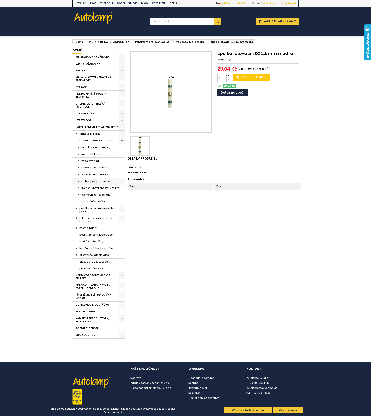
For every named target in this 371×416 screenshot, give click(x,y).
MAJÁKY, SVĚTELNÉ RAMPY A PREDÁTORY (93, 78)
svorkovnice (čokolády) (96, 195)
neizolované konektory (95, 147)
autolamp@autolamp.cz (261, 388)
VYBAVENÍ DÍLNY (86, 113)
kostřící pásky (88, 228)
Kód (220, 59)
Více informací (113, 412)
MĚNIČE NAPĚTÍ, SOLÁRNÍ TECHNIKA (91, 95)
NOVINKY (80, 3)
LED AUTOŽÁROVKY (88, 64)
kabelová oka (90, 161)
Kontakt (193, 383)
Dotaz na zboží (233, 92)
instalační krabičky (93, 201)
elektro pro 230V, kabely (94, 262)
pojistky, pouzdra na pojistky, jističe (97, 209)
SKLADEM (134, 172)
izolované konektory (94, 154)
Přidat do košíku (251, 77)
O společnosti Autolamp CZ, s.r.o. (151, 388)
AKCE (93, 3)
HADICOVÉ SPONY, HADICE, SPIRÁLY (93, 276)
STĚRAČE (81, 87)
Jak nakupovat (197, 388)
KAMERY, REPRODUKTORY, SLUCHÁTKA (92, 319)
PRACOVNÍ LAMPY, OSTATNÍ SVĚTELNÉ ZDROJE (93, 286)
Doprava (135, 378)
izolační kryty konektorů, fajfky (100, 188)
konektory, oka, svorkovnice (96, 140)
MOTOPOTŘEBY (85, 311)
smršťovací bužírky (91, 241)
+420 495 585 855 (257, 383)
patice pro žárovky (91, 268)
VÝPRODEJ (106, 3)
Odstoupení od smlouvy (203, 398)
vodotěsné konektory (94, 174)
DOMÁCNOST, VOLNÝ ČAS (92, 305)
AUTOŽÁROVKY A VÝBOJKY (93, 57)
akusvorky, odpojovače (94, 255)
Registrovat (288, 3)
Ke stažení (159, 3)
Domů (77, 50)
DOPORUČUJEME (127, 3)
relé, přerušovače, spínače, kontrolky (96, 219)
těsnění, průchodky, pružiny (96, 248)
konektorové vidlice (93, 167)
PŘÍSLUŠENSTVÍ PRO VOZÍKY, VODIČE (93, 296)
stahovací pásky (89, 134)
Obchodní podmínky (201, 378)
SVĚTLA (80, 70)
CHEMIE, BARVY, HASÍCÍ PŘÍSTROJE (90, 105)
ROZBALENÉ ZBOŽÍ (87, 328)
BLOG (144, 3)
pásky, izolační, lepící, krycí (96, 234)
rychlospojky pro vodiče (96, 181)
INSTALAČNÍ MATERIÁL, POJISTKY (97, 127)
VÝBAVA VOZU (84, 120)
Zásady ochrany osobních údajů (150, 383)
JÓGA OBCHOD (85, 335)
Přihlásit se (268, 3)
